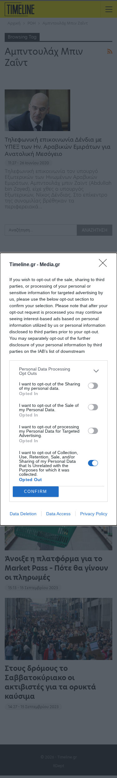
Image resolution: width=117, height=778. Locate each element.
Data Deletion (23, 513)
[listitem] (58, 371)
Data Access (58, 513)
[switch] (93, 386)
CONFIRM (35, 491)
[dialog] (58, 389)
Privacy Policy (93, 513)
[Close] (105, 265)
